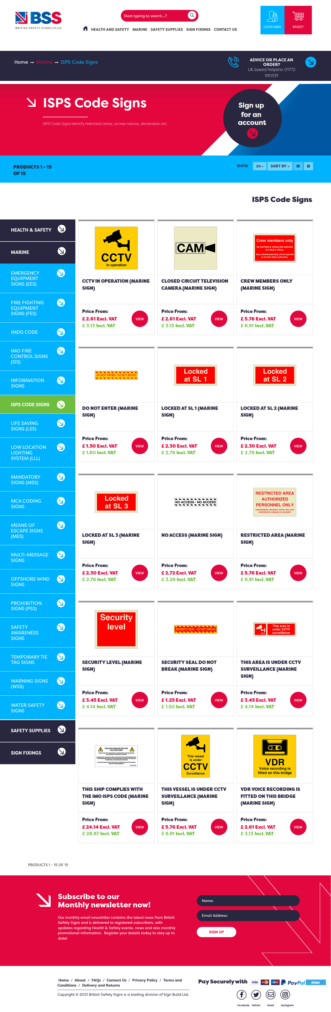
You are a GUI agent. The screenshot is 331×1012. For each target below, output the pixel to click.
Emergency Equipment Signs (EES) (25, 278)
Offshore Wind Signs (30, 582)
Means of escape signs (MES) (27, 530)
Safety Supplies (30, 730)
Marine (44, 62)
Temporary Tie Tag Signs (29, 660)
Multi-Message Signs (29, 557)
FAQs (96, 980)
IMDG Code (24, 332)
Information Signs (27, 383)
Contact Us (116, 980)
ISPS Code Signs (30, 404)
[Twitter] (256, 995)
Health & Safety (31, 230)
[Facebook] (241, 995)
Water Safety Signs (28, 708)
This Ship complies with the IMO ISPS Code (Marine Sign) (115, 796)
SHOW (242, 165)
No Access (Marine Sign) (191, 535)
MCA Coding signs (26, 504)
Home (21, 62)
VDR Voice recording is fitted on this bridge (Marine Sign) (270, 796)
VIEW (139, 319)
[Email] (271, 994)
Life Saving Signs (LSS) (24, 426)
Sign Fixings (26, 753)
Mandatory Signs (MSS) (25, 480)
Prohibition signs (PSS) (26, 606)
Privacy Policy (145, 980)
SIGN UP (216, 931)
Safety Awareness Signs (25, 632)
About (80, 980)
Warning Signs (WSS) (29, 684)
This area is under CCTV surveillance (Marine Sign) (271, 669)
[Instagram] (285, 994)
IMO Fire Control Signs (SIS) (29, 356)
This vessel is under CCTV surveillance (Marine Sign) (193, 796)
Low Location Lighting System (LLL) (28, 452)
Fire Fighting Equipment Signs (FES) (27, 308)
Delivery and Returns (101, 985)
